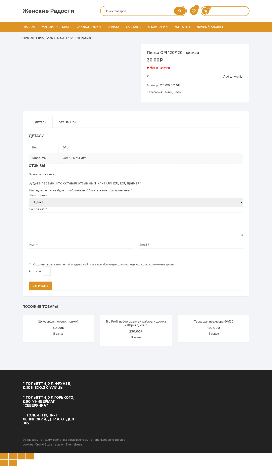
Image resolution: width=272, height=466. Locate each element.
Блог (66, 26)
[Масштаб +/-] (30, 456)
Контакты (182, 26)
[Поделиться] (13, 456)
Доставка (133, 26)
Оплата (113, 26)
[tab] (41, 122)
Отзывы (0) (67, 122)
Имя (33, 245)
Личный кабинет (210, 26)
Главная (29, 26)
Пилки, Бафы (44, 38)
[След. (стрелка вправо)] (13, 463)
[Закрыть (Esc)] (4, 456)
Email (144, 245)
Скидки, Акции (89, 26)
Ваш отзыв (38, 209)
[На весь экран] (21, 456)
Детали (40, 122)
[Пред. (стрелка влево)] (4, 463)
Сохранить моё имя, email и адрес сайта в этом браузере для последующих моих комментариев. (104, 264)
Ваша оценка (38, 195)
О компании (158, 26)
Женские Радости (48, 11)
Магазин (48, 26)
